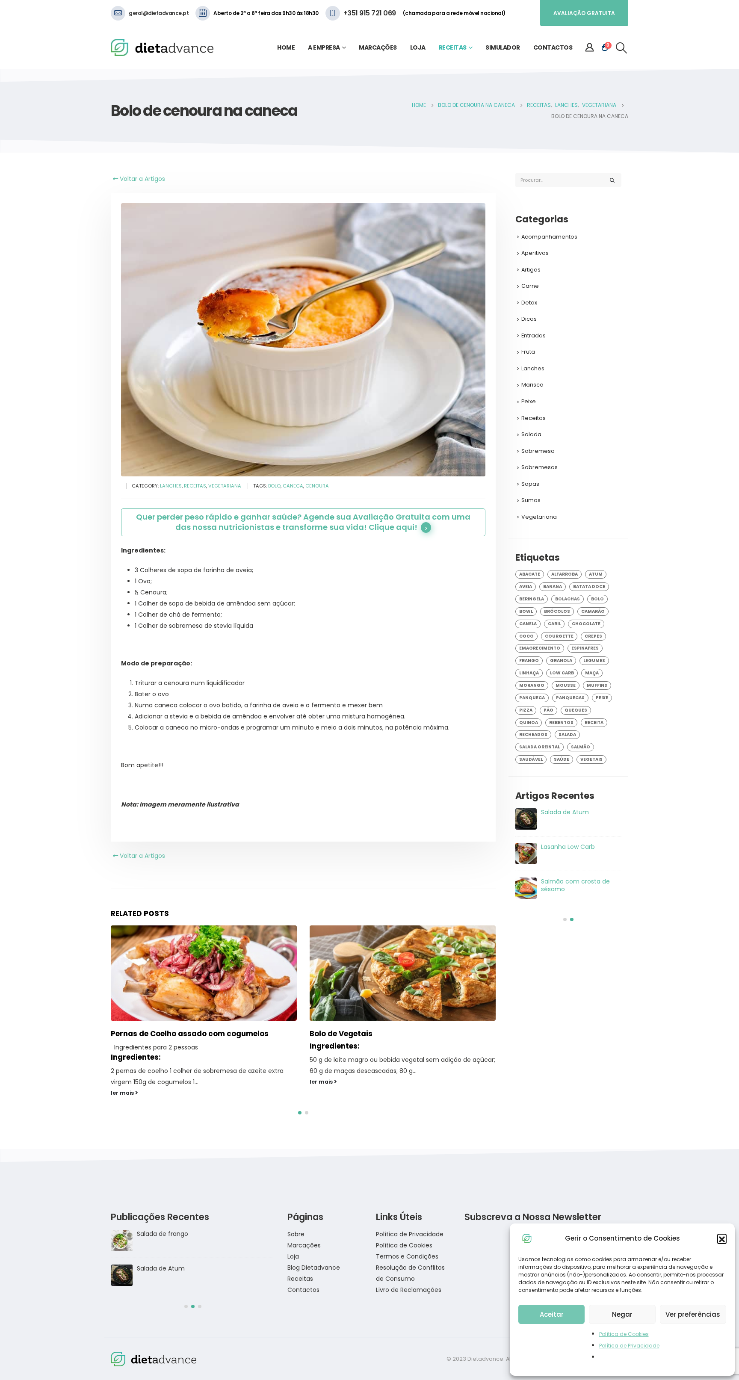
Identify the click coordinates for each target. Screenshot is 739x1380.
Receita (594, 722)
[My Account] (589, 47)
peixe (602, 697)
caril (554, 624)
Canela (528, 624)
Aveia (525, 586)
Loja (418, 47)
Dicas (529, 318)
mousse (566, 685)
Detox (529, 302)
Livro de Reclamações (408, 1280)
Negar (622, 1314)
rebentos (561, 722)
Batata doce (589, 586)
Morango (531, 685)
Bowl (526, 611)
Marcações (378, 47)
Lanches (171, 485)
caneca (293, 485)
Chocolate (586, 624)
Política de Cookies (624, 1334)
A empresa (324, 47)
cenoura (317, 485)
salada (567, 734)
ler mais (123, 1081)
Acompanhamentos (549, 236)
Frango (529, 660)
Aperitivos (535, 253)
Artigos (531, 269)
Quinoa (528, 722)
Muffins (597, 685)
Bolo (274, 485)
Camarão (593, 611)
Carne (530, 286)
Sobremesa (538, 451)
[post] (526, 819)
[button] (722, 1238)
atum (596, 574)
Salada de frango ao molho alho (571, 816)
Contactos (553, 47)
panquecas (570, 697)
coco (526, 636)
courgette (559, 636)
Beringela (531, 599)
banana (552, 586)
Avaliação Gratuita (584, 13)
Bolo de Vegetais (142, 1033)
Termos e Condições (407, 1246)
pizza (525, 710)
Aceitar (552, 1314)
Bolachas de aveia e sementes (367, 1036)
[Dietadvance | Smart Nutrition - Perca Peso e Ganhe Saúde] (162, 47)
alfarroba (564, 574)
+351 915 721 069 (369, 13)
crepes (593, 636)
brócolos (557, 611)
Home (286, 47)
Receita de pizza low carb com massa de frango (579, 850)
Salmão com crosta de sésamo (183, 1258)
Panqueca (532, 697)
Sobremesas (539, 467)
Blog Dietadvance (313, 1257)
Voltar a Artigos (141, 178)
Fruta (528, 351)
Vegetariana (224, 485)
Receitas (453, 47)
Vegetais (591, 759)
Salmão (580, 747)
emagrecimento (539, 648)
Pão (548, 710)
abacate (529, 574)
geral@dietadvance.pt (159, 13)
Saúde (561, 759)
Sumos (531, 500)
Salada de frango (566, 881)
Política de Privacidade (629, 1345)
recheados (533, 734)
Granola (561, 660)
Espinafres (585, 648)
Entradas (533, 335)
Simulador (502, 47)
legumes (594, 660)
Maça (592, 673)
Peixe (528, 401)
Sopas (530, 484)
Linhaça (529, 673)
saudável (531, 759)
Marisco (532, 384)
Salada (531, 434)
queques (576, 710)
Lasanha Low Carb (163, 1224)
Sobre (295, 1224)
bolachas (567, 599)
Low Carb (562, 673)
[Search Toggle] (621, 47)
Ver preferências (692, 1314)
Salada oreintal (539, 747)
